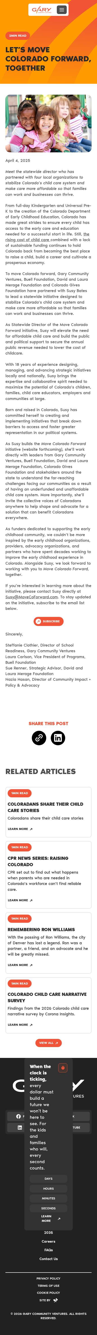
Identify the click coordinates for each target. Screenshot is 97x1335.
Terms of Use (48, 1286)
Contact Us (48, 1259)
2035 (48, 1232)
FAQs (48, 1250)
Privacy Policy (48, 1278)
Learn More (46, 1218)
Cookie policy (48, 1293)
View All (46, 1043)
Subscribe (51, 621)
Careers (48, 1241)
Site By (45, 1300)
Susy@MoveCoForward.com (31, 596)
